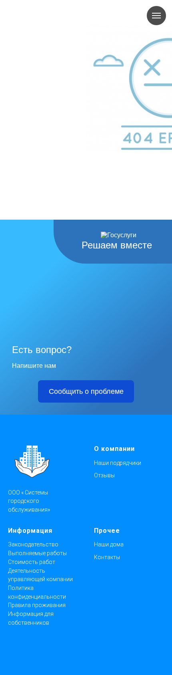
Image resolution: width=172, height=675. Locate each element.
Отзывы (104, 475)
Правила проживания (37, 605)
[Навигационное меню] (156, 15)
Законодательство (33, 544)
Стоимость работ (31, 562)
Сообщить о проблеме (86, 391)
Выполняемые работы (37, 553)
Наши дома (109, 544)
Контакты (107, 557)
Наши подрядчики (117, 463)
